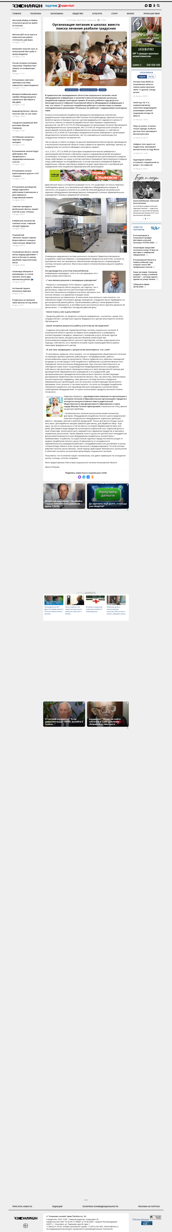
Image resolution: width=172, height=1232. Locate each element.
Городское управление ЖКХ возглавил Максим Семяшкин (25, 125)
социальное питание (88, 90)
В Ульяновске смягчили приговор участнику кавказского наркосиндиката (25, 82)
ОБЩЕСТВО (77, 13)
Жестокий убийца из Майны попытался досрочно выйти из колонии (25, 23)
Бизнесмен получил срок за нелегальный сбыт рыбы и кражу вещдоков (24, 51)
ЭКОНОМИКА (56, 13)
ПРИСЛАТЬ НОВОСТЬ (22, 1206)
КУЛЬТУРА (97, 13)
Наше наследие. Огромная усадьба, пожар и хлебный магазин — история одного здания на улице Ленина (145, 275)
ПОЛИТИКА (35, 13)
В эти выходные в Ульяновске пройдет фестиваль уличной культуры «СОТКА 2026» (144, 239)
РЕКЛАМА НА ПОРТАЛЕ (149, 1206)
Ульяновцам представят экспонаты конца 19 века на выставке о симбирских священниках (145, 251)
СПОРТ (114, 13)
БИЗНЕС (130, 13)
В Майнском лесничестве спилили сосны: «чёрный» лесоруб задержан (24, 223)
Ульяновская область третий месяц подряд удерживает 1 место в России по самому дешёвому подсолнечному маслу (25, 257)
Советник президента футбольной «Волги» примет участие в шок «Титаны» (25, 209)
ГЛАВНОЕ (16, 13)
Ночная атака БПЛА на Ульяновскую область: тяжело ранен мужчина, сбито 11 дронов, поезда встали (144, 86)
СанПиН (102, 90)
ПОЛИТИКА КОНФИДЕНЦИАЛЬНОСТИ (100, 1206)
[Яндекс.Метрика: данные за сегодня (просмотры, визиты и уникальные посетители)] (141, 1219)
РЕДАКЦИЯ (57, 1206)
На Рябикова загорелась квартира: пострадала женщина (23, 139)
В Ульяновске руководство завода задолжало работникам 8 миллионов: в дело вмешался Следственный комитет (25, 192)
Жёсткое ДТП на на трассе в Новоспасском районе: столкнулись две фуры (24, 37)
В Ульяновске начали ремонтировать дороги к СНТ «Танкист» (25, 173)
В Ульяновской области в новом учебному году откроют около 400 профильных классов (144, 263)
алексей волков (72, 90)
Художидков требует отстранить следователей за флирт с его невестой (146, 162)
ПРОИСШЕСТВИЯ (152, 13)
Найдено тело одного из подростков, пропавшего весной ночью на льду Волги (146, 147)
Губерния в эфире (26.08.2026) (141, 285)
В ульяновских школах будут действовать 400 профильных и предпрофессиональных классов (25, 156)
